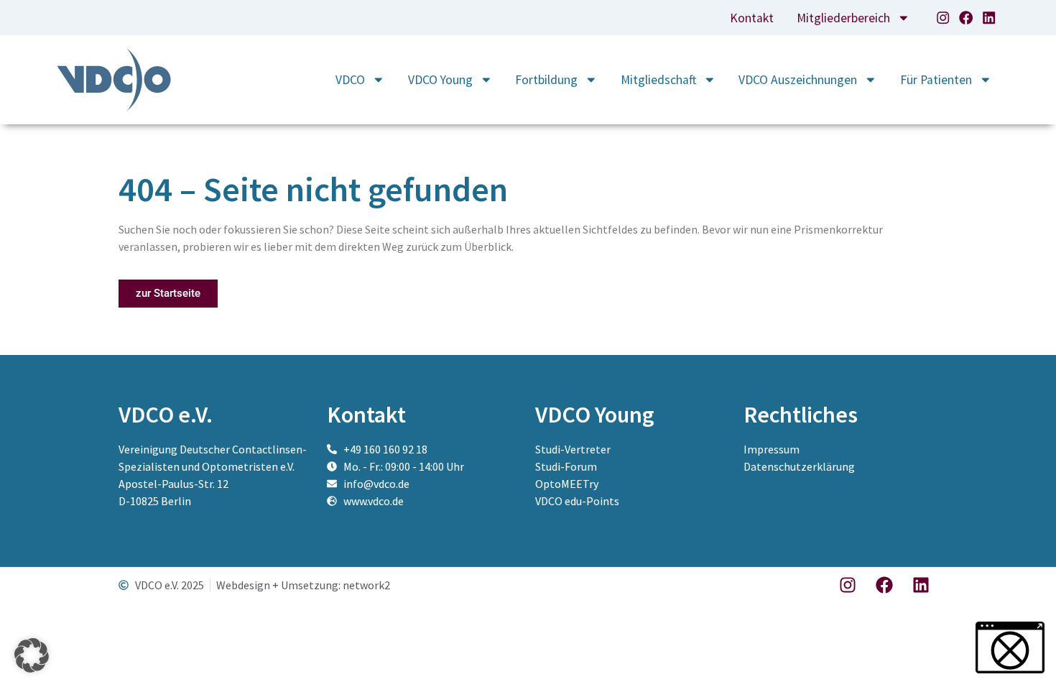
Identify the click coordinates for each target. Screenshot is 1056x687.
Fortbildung (546, 80)
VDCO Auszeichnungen (797, 80)
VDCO (350, 80)
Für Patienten (936, 80)
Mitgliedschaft (658, 80)
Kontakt (752, 18)
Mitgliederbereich (843, 18)
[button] (31, 655)
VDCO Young (440, 80)
